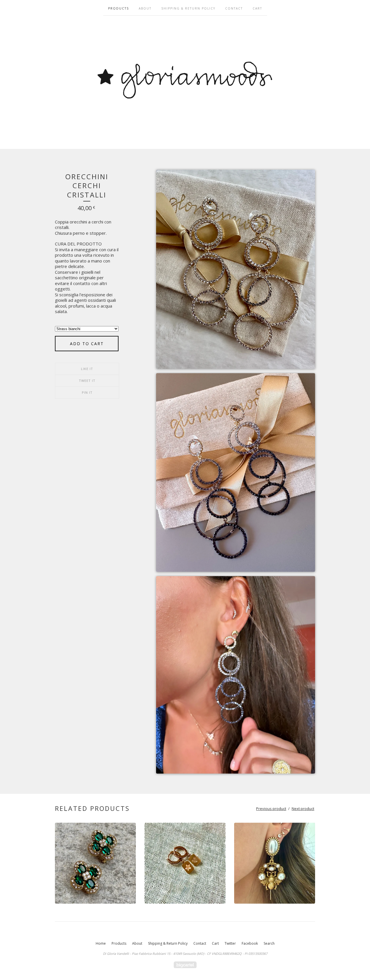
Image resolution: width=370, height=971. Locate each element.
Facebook (250, 943)
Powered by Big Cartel (185, 964)
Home (101, 943)
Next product (303, 808)
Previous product (271, 808)
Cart (257, 8)
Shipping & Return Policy (188, 8)
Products (118, 8)
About (145, 8)
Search (269, 943)
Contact (234, 8)
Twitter (230, 943)
